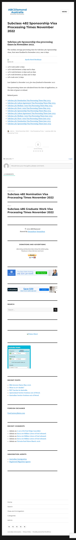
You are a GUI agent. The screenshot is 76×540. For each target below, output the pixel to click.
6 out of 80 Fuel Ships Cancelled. (29, 431)
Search (10, 507)
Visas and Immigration (16, 511)
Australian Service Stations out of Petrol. (24, 395)
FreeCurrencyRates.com (16, 413)
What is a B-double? (16, 388)
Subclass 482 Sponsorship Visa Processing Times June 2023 (29, 124)
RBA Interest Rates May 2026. (20, 385)
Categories (12, 516)
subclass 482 (49, 131)
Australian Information (14, 532)
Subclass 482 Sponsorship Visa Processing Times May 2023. (29, 111)
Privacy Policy (27, 532)
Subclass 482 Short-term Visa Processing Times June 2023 (29, 118)
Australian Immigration (18, 459)
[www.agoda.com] (32, 59)
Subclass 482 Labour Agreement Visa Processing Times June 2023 (32, 113)
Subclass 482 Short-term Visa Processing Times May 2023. (29, 108)
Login (70, 159)
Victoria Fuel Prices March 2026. (29, 441)
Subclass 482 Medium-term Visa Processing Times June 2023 (30, 116)
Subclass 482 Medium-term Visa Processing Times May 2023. (30, 106)
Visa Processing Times (37, 131)
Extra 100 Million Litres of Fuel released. (31, 433)
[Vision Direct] (32, 334)
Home (10, 502)
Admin (12, 131)
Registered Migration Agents (20, 462)
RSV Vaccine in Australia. (18, 390)
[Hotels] (19, 361)
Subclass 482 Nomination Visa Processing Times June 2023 (29, 121)
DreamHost (32, 231)
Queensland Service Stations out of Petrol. (24, 393)
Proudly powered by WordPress (42, 532)
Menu (64, 12)
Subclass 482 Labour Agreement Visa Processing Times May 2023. (32, 103)
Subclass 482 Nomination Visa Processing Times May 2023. (29, 100)
